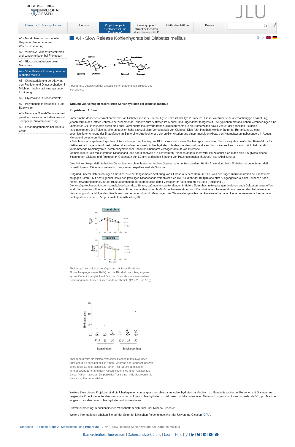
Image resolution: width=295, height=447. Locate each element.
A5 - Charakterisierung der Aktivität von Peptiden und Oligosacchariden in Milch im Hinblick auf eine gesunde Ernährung (42, 86)
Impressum (116, 434)
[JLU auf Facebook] (217, 434)
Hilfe (178, 434)
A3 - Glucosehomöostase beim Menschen (38, 63)
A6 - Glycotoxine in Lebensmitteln (40, 98)
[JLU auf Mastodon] (205, 434)
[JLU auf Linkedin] (193, 434)
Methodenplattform (178, 25)
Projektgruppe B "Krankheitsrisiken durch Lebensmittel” (146, 28)
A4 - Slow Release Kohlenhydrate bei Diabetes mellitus (42, 73)
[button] (274, 24)
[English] (268, 37)
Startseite (26, 426)
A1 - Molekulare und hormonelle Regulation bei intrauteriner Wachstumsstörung (39, 42)
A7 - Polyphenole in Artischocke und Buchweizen (41, 105)
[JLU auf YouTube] (211, 434)
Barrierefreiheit (94, 434)
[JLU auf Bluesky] (199, 434)
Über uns (83, 25)
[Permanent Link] (263, 37)
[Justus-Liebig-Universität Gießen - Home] (43, 10)
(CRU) (206, 414)
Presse (209, 25)
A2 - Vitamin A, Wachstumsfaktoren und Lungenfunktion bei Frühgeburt (41, 53)
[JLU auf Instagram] (187, 434)
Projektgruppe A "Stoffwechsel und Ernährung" (115, 28)
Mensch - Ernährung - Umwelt (43, 25)
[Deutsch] (275, 37)
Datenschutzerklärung (144, 434)
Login (168, 434)
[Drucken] (258, 37)
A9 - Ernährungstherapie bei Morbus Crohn (41, 128)
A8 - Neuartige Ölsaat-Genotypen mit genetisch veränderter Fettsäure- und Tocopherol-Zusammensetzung (42, 117)
